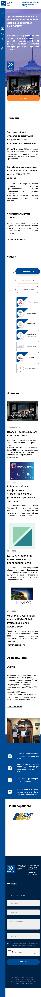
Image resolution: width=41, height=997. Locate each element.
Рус (2, 39)
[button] (32, 844)
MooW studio (25, 983)
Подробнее (23, 98)
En (2, 43)
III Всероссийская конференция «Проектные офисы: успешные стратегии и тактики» (21, 494)
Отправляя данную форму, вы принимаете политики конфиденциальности (25, 944)
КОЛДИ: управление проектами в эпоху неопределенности (19, 559)
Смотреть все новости (16, 645)
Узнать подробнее (14, 706)
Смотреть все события (16, 239)
